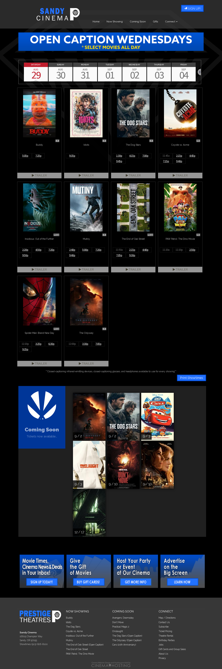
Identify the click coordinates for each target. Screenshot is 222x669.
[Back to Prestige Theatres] (42, 616)
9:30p (132, 255)
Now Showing (115, 21)
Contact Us (164, 622)
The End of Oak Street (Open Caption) (85, 644)
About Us (163, 653)
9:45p (119, 161)
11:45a (166, 155)
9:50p (25, 255)
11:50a (119, 250)
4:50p (38, 250)
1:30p (119, 155)
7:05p (119, 255)
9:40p (179, 161)
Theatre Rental (166, 635)
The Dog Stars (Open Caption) (127, 635)
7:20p (51, 250)
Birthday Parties (167, 640)
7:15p (166, 161)
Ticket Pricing (165, 631)
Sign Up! (194, 8)
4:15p (132, 155)
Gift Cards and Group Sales (172, 649)
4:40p (145, 250)
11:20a (166, 250)
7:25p (38, 155)
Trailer (40, 175)
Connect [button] (170, 21)
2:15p (179, 155)
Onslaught (117, 631)
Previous (18, 72)
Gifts (155, 21)
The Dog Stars (73, 626)
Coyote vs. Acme (74, 631)
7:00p (145, 155)
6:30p (51, 344)
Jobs (161, 644)
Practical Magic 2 (120, 626)
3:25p (38, 344)
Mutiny (69, 640)
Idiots (68, 622)
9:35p (72, 155)
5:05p (25, 155)
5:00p (85, 250)
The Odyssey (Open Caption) (127, 640)
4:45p (192, 155)
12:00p (72, 344)
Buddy (69, 617)
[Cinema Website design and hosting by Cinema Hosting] (111, 664)
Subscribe (164, 626)
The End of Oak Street (77, 649)
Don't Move (118, 622)
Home (96, 21)
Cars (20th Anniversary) (124, 644)
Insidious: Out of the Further (80, 635)
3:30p (85, 344)
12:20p (179, 250)
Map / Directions (167, 617)
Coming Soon (138, 21)
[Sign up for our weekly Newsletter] (42, 571)
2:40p (72, 250)
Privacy (162, 658)
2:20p (25, 250)
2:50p (192, 250)
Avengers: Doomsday (123, 617)
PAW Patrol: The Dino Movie (80, 653)
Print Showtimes (191, 378)
